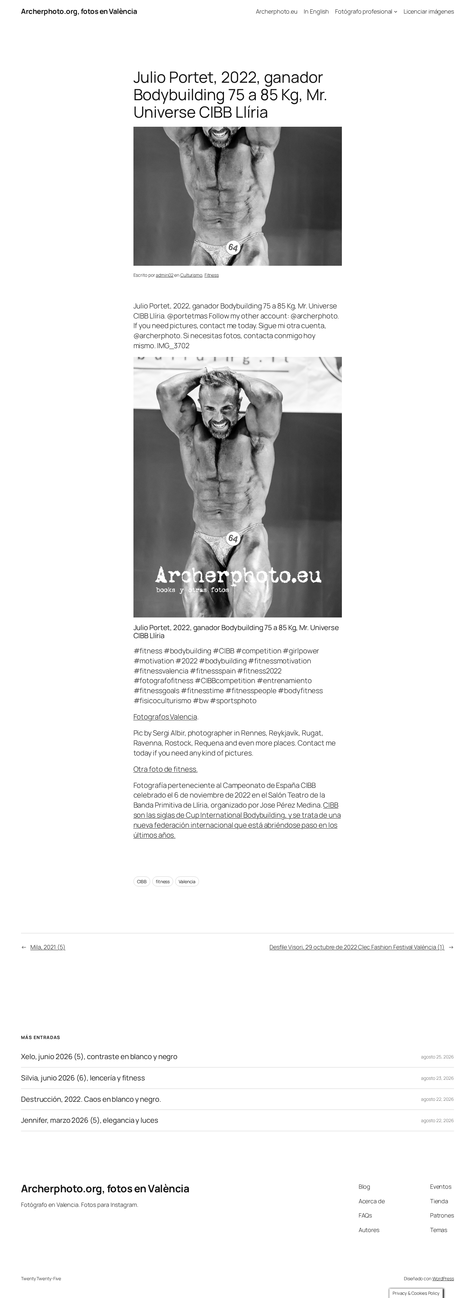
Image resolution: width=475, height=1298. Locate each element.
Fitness (212, 275)
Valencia (187, 881)
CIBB (142, 881)
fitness (163, 881)
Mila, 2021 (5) (48, 947)
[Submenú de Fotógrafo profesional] (395, 11)
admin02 (164, 275)
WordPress (443, 1278)
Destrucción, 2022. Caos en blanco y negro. (91, 1099)
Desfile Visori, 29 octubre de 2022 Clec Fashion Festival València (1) (357, 947)
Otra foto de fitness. (165, 769)
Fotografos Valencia (165, 717)
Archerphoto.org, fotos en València (79, 11)
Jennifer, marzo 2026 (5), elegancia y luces (89, 1120)
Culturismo (191, 275)
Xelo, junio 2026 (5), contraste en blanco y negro (99, 1057)
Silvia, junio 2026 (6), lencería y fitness (83, 1078)
